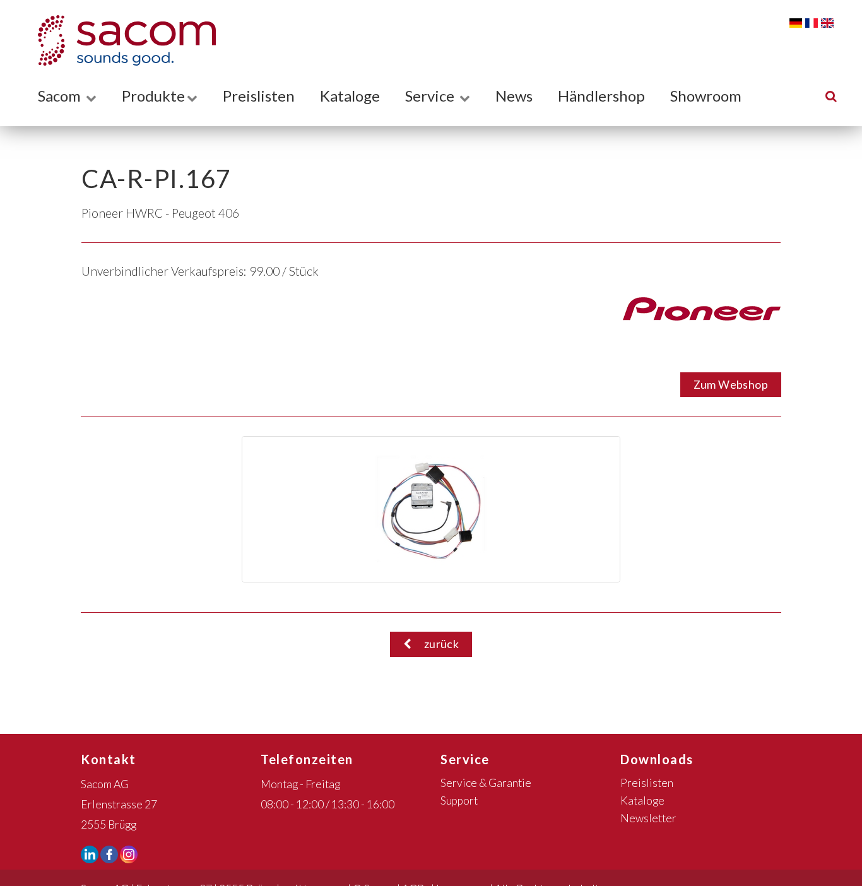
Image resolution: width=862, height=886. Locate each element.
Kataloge (350, 95)
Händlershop (601, 95)
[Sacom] (120, 40)
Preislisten (259, 95)
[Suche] (831, 95)
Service (431, 95)
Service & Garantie (485, 782)
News (514, 95)
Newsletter (648, 818)
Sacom (61, 95)
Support (459, 800)
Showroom (705, 95)
